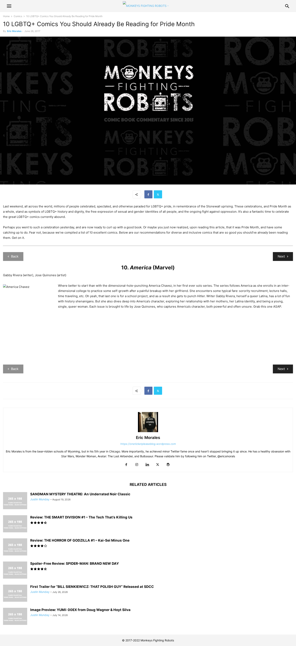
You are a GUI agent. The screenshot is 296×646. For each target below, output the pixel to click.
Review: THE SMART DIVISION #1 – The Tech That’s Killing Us (81, 517)
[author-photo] (148, 432)
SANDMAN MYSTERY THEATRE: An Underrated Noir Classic (80, 494)
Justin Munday (40, 499)
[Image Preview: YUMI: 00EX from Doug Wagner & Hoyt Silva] (15, 617)
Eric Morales (14, 31)
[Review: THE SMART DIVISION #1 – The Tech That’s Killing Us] (15, 524)
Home (6, 16)
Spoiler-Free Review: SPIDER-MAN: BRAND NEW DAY (74, 564)
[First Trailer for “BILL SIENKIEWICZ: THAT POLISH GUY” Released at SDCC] (15, 594)
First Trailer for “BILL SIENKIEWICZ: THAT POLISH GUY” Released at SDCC (92, 587)
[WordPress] (168, 465)
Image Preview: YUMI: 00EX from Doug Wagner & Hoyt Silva (80, 610)
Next (281, 256)
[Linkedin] (147, 465)
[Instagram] (137, 465)
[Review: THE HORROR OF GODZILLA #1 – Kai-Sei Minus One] (15, 547)
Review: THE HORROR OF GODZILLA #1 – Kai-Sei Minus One (79, 540)
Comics (18, 16)
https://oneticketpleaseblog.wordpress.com (148, 443)
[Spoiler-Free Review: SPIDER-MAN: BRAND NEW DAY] (15, 571)
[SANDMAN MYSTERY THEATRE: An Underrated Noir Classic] (15, 501)
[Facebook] (148, 194)
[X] (158, 194)
